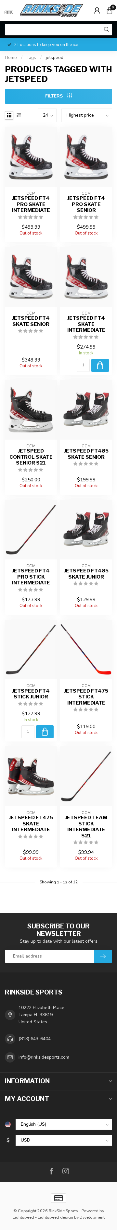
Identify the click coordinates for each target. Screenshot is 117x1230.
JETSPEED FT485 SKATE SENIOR (86, 454)
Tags (31, 58)
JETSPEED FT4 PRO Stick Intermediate (31, 577)
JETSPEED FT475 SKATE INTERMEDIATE (31, 824)
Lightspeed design (55, 1217)
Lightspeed (23, 1217)
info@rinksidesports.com (44, 1057)
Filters (54, 96)
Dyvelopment (92, 1217)
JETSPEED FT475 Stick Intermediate (86, 697)
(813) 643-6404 (35, 1039)
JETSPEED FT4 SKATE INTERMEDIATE (86, 324)
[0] (109, 10)
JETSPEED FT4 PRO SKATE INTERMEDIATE (31, 204)
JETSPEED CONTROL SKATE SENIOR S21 (31, 457)
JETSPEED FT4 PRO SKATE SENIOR (86, 204)
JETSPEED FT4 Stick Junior (31, 694)
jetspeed (54, 58)
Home (11, 58)
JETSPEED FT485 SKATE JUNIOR (86, 574)
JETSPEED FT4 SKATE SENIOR (31, 321)
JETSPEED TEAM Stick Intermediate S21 (86, 826)
